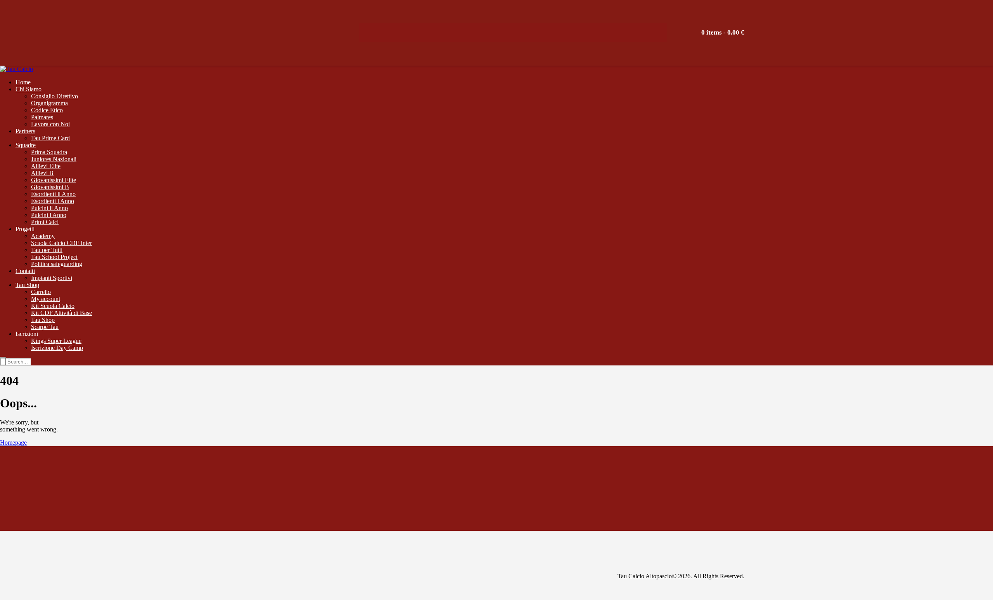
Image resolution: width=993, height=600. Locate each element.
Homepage (13, 442)
